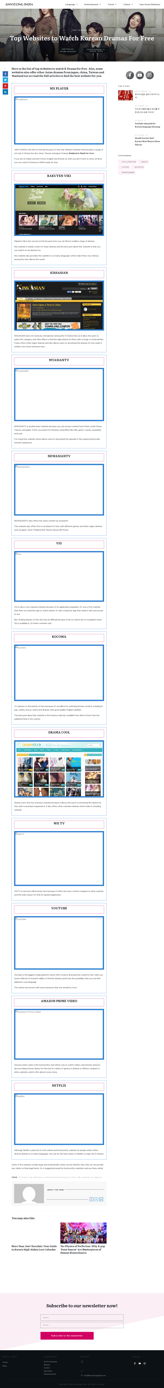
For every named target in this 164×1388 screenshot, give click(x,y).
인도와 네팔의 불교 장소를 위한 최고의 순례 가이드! (139, 111)
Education (139, 167)
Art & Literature (129, 162)
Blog (5, 1366)
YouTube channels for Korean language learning (139, 125)
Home (5, 1362)
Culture (125, 167)
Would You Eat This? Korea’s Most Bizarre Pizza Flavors (139, 141)
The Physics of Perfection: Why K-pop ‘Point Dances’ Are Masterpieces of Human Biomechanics (83, 1240)
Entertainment (94, 49)
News (100, 51)
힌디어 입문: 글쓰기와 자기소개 (139, 96)
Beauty (145, 162)
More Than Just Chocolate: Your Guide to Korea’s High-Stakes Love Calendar (35, 1240)
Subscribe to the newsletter (67, 1336)
